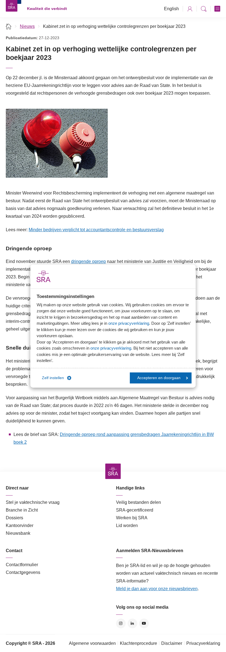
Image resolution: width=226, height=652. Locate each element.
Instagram (121, 623)
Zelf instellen (53, 378)
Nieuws (27, 26)
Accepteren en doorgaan (159, 378)
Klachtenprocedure (138, 643)
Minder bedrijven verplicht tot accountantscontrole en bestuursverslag (96, 229)
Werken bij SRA (131, 517)
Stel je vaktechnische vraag (33, 502)
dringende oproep (88, 261)
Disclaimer (171, 643)
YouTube (144, 623)
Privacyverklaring (203, 643)
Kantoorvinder (19, 525)
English (171, 8)
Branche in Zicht (22, 510)
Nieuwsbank (18, 533)
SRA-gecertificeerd (134, 510)
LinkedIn (132, 623)
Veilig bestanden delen (138, 502)
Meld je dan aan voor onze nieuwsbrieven (157, 588)
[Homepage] (11, 6)
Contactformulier (22, 564)
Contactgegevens (23, 572)
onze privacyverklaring (128, 323)
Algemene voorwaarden (92, 643)
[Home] (9, 26)
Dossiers (14, 517)
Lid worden (127, 525)
